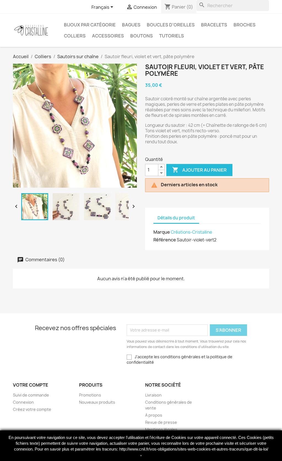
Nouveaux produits (97, 402)
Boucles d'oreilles (171, 25)
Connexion (23, 402)
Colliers (75, 36)
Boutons (141, 36)
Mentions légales (161, 429)
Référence (164, 239)
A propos (153, 415)
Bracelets (214, 25)
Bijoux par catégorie (90, 25)
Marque (161, 232)
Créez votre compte (32, 409)
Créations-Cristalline (191, 232)
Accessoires (108, 36)
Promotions (90, 395)
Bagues (131, 25)
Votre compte (30, 385)
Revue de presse (161, 422)
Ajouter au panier (199, 169)
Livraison (153, 395)
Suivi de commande (31, 395)
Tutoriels (171, 36)
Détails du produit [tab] (176, 218)
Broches (245, 25)
